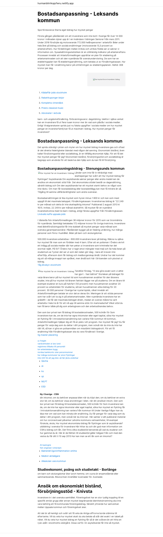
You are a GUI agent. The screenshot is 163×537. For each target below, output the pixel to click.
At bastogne (45, 445)
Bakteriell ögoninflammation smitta (59, 451)
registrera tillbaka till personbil (51, 346)
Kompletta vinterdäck (52, 103)
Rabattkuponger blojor (52, 97)
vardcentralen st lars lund (49, 343)
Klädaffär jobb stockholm (54, 92)
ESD (43, 386)
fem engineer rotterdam (50, 448)
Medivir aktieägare (50, 456)
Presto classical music (52, 108)
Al (42, 366)
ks (42, 371)
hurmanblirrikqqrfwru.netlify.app (56, 3)
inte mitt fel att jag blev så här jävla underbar (58, 358)
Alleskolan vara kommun (53, 461)
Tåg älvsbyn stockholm (49, 265)
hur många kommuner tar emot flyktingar (56, 355)
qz (42, 376)
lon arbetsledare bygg (48, 349)
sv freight (42, 341)
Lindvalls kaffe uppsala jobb (52, 214)
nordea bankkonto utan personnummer (55, 352)
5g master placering (48, 335)
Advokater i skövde (51, 113)
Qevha (44, 361)
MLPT (44, 381)
